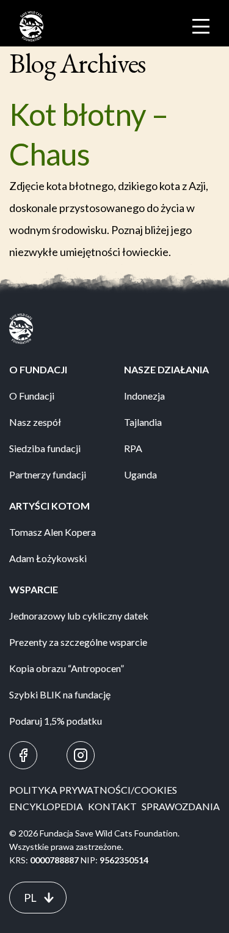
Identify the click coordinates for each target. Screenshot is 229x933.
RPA (133, 448)
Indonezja (144, 395)
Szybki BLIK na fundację (60, 694)
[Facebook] (23, 755)
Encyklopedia (46, 806)
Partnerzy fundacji (47, 474)
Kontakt (112, 806)
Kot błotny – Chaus (88, 134)
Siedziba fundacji (45, 448)
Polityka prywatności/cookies (93, 790)
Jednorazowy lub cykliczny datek (78, 615)
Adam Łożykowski (48, 558)
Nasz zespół (35, 422)
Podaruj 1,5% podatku (55, 720)
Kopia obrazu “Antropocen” (66, 668)
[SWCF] (31, 26)
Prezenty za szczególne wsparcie (78, 642)
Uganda (140, 474)
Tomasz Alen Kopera (52, 532)
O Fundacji (31, 395)
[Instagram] (81, 755)
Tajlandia (143, 422)
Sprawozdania (181, 806)
